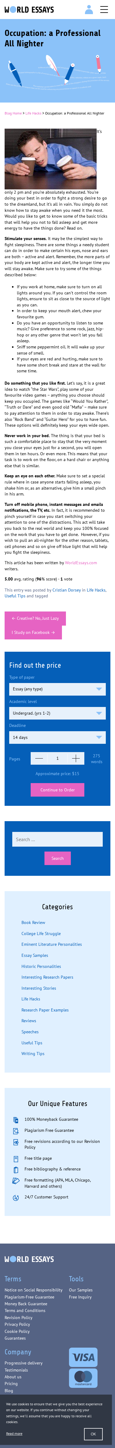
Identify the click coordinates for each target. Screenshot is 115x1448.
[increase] (75, 758)
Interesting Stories (38, 988)
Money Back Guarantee (26, 1303)
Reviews (28, 1020)
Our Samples (81, 1290)
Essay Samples (34, 955)
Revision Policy (19, 1317)
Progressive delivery (24, 1363)
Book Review (33, 922)
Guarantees (15, 1338)
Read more (14, 1433)
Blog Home (13, 113)
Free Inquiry (80, 1297)
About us (13, 1377)
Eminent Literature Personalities (51, 944)
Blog (9, 1390)
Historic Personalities (41, 966)
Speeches (30, 1032)
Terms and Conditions (25, 1310)
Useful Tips (15, 596)
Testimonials (16, 1370)
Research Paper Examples (45, 1010)
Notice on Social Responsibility (34, 1290)
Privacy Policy (17, 1324)
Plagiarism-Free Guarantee (29, 1297)
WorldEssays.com (81, 562)
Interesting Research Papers (47, 977)
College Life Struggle (41, 933)
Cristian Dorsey (66, 590)
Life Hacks (33, 113)
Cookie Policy (17, 1331)
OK (93, 1434)
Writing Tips (32, 1053)
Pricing (11, 1383)
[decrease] (39, 758)
